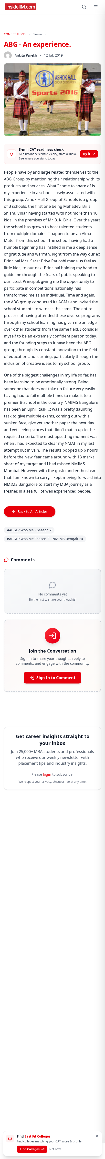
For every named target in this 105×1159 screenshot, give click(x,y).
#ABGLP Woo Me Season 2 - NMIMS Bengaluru (45, 538)
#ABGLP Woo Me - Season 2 (29, 530)
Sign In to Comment (55, 677)
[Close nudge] (97, 1136)
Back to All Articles (33, 511)
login (47, 774)
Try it (86, 154)
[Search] (84, 6)
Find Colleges (30, 1149)
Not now (55, 1149)
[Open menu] (95, 6)
